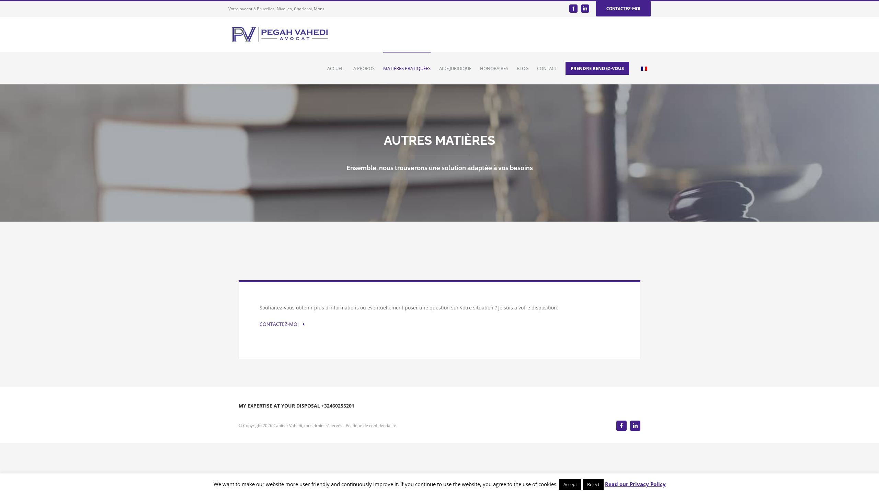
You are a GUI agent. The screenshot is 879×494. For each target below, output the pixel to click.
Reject (593, 484)
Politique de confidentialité (371, 425)
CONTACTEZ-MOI (281, 324)
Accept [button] (570, 484)
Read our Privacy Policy (635, 484)
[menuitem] (340, 68)
